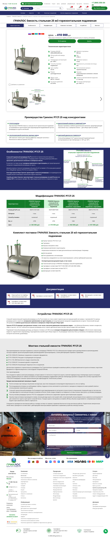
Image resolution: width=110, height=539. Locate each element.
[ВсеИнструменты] (37, 462)
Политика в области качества (29, 479)
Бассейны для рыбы (78, 475)
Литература (24, 514)
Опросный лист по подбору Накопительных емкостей (20, 296)
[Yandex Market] (33, 462)
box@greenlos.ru (12, 487)
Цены (58, 3)
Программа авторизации (99, 506)
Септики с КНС (77, 485)
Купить (89, 41)
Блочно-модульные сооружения (69, 13)
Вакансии (23, 475)
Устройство (83, 25)
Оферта (23, 516)
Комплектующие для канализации (82, 491)
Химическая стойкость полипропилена (31, 512)
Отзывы (23, 487)
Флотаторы (56, 494)
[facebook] (59, 461)
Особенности (32, 25)
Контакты (86, 3)
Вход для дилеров (98, 508)
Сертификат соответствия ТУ (44, 296)
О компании (47, 3)
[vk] (50, 461)
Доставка (95, 475)
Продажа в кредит (98, 489)
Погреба (75, 494)
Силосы (55, 479)
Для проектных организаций (29, 508)
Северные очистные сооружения (62, 477)
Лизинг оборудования (99, 494)
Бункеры (75, 496)
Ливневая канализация (59, 485)
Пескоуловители (57, 487)
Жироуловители (57, 489)
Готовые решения (58, 473)
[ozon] (29, 462)
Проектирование (97, 473)
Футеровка (95, 481)
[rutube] (46, 461)
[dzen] (63, 461)
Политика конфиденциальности (30, 518)
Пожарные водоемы (58, 483)
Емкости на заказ (97, 483)
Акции (22, 489)
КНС (39, 13)
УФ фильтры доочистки (79, 473)
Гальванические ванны (79, 498)
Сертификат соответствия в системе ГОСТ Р (68, 296)
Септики (23, 13)
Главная (9, 16)
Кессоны (75, 489)
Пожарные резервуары (79, 479)
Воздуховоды (56, 496)
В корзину (63, 41)
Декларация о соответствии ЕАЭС (93, 296)
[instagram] (55, 461)
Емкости (31, 13)
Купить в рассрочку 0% (99, 487)
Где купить (79, 3)
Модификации (48, 25)
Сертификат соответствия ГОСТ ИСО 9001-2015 (19, 302)
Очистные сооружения (50, 13)
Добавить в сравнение (17, 84)
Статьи (23, 496)
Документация (71, 3)
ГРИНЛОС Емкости (16, 16)
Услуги (53, 3)
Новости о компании (26, 494)
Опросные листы (25, 506)
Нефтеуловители (57, 491)
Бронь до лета (96, 485)
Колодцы (75, 487)
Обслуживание (97, 479)
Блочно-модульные (58, 481)
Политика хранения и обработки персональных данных (36, 522)
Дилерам (63, 3)
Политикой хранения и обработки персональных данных (72, 446)
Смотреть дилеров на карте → (12, 516)
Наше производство (26, 477)
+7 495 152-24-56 (12, 4)
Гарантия (23, 483)
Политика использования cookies (30, 520)
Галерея (23, 485)
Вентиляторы (56, 498)
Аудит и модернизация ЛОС (100, 496)
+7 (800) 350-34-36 (98, 4)
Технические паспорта (27, 510)
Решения (84, 13)
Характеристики (15, 25)
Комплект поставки (66, 25)
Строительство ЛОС (98, 491)
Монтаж (97, 25)
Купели (55, 500)
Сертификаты (24, 481)
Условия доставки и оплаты (28, 504)
